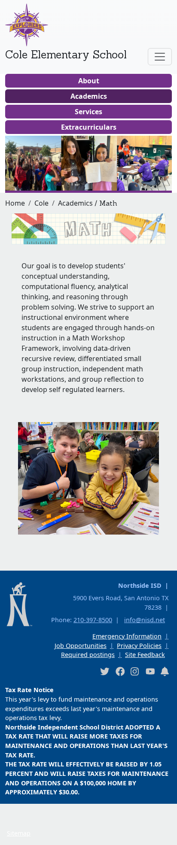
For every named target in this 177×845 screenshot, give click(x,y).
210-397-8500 (92, 620)
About (88, 80)
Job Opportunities (81, 645)
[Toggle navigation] (160, 56)
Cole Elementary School (66, 54)
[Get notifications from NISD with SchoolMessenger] (165, 671)
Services (88, 111)
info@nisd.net (144, 620)
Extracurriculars (88, 127)
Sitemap (19, 833)
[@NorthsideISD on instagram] (135, 671)
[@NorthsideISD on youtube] (150, 671)
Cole (41, 203)
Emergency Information (127, 636)
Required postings (88, 654)
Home (15, 203)
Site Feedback (145, 654)
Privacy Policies (139, 645)
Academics (88, 96)
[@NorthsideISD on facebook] (120, 671)
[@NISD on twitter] (104, 671)
